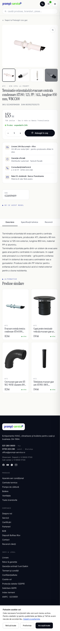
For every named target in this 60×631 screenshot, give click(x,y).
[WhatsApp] (12, 465)
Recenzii (48, 222)
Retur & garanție (9, 562)
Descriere (10, 222)
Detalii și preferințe (31, 619)
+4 (51, 75)
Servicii (5, 518)
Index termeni (8, 592)
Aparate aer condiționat (13, 478)
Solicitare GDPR (9, 588)
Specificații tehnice (29, 222)
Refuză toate (10, 625)
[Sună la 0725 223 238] (42, 3)
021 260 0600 (8, 445)
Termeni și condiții (10, 570)
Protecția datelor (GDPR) (13, 583)
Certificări (6, 522)
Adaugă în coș (41, 133)
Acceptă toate (44, 625)
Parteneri (6, 526)
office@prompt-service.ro (13, 452)
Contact (5, 539)
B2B (4, 531)
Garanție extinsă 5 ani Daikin (15, 566)
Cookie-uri (7, 579)
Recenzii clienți (9, 544)
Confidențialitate (9, 575)
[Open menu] (55, 4)
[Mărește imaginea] (53, 30)
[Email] (16, 465)
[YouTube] (7, 465)
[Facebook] (3, 465)
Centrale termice (9, 482)
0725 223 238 (8, 449)
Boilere (5, 491)
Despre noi (7, 513)
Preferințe (27, 625)
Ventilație (6, 495)
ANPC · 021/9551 (10, 597)
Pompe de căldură (10, 487)
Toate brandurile (9, 500)
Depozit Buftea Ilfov (11, 535)
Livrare (5, 557)
